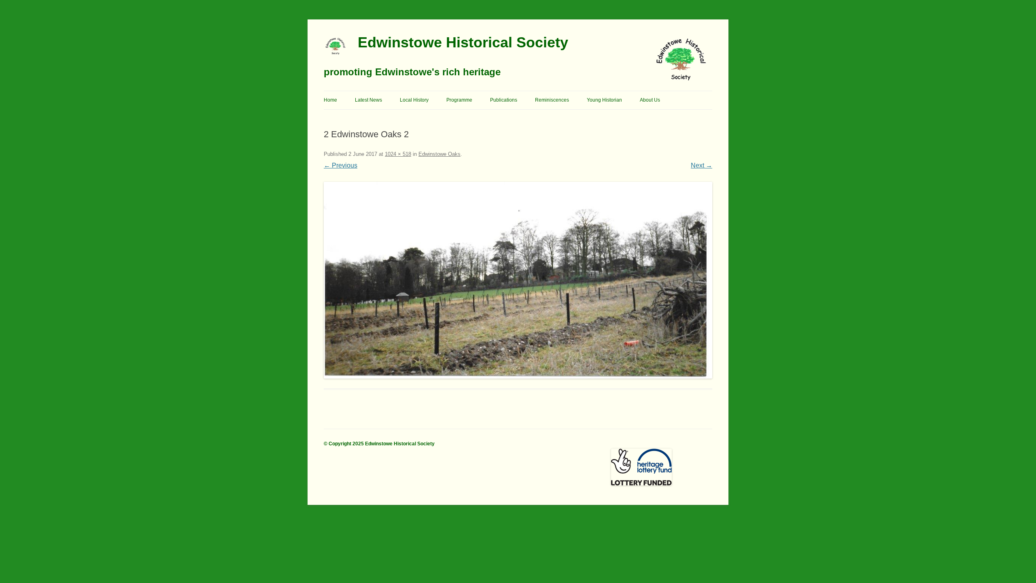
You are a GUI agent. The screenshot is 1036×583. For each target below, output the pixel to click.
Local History (414, 100)
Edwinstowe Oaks (439, 154)
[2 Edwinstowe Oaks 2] (518, 280)
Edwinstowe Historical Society (463, 42)
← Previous (340, 165)
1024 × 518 (398, 154)
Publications (503, 100)
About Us (650, 100)
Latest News (368, 100)
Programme (459, 100)
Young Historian (604, 100)
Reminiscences (552, 100)
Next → (701, 165)
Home (330, 100)
